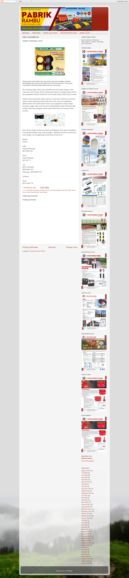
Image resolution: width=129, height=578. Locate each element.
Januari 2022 (85, 506)
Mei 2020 (84, 552)
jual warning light (56, 190)
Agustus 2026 (85, 470)
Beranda (52, 247)
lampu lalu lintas (66, 190)
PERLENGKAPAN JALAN (68, 33)
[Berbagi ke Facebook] (46, 188)
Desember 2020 (86, 536)
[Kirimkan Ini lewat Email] (41, 188)
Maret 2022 (84, 502)
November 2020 (86, 538)
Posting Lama (71, 247)
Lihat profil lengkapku (87, 461)
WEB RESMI (36, 33)
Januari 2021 (85, 534)
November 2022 (86, 488)
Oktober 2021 (85, 513)
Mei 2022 (84, 498)
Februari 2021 (85, 531)
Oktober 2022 (85, 491)
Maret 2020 (84, 556)
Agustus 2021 (85, 518)
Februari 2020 (85, 558)
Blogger (70, 571)
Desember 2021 (86, 509)
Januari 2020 (85, 561)
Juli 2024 (84, 484)
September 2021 (86, 516)
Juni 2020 (84, 549)
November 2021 (86, 511)
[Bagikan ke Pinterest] (48, 188)
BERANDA (25, 33)
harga (39, 132)
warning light (43, 192)
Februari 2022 (85, 504)
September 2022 (86, 493)
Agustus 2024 (85, 482)
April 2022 (84, 500)
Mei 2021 (84, 525)
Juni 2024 (84, 486)
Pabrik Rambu (34, 11)
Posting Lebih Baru (30, 247)
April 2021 (84, 527)
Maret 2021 (84, 529)
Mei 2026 (84, 477)
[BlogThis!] (43, 188)
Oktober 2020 (85, 540)
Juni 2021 (84, 522)
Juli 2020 (84, 547)
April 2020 (84, 554)
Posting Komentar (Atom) (37, 251)
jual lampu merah (44, 190)
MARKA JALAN (85, 33)
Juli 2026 (84, 473)
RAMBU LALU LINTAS (50, 33)
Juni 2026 (84, 475)
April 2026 (84, 479)
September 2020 (86, 543)
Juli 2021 (84, 520)
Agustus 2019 (85, 563)
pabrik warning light (33, 192)
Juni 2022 (84, 495)
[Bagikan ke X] (45, 188)
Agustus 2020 (85, 545)
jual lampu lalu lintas (33, 190)
